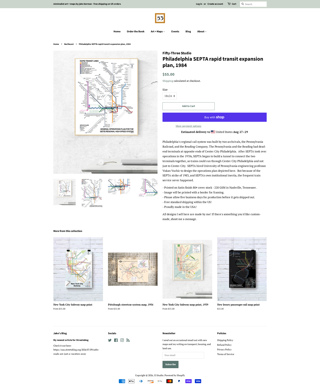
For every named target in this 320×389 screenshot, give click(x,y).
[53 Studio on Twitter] (110, 340)
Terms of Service (225, 354)
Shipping (167, 81)
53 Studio (159, 375)
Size (165, 89)
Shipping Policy (225, 340)
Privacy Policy (224, 349)
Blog (188, 31)
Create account (215, 4)
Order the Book (135, 31)
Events (175, 31)
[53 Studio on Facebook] (116, 340)
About (201, 31)
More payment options (188, 126)
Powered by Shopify (174, 375)
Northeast (69, 44)
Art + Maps (157, 31)
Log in (199, 4)
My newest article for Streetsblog (70, 340)
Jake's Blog (60, 333)
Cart (234, 4)
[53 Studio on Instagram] (122, 340)
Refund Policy (224, 344)
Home (117, 31)
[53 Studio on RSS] (128, 340)
